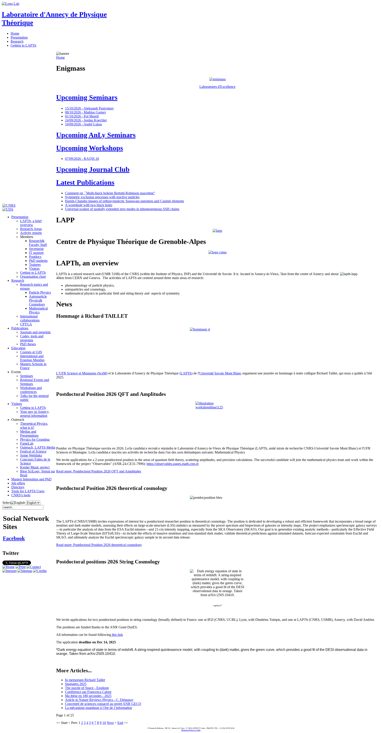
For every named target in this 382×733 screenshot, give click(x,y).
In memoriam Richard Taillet (85, 680)
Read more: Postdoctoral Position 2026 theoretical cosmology (99, 545)
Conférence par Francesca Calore (88, 692)
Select (6, 502)
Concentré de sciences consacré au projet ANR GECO (103, 704)
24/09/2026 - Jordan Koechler (86, 120)
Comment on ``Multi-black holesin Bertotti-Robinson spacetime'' (110, 193)
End (120, 723)
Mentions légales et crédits (191, 730)
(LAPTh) (186, 373)
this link (117, 635)
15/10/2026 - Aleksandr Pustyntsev (89, 108)
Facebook (14, 538)
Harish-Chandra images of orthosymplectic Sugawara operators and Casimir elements (124, 201)
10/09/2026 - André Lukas (83, 124)
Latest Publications (85, 182)
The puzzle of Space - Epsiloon (87, 688)
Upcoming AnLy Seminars (96, 135)
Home (60, 57)
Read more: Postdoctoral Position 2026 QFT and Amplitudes (98, 471)
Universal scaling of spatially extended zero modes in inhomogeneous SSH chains (122, 209)
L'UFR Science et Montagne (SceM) (81, 373)
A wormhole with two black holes (88, 205)
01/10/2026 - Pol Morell (82, 116)
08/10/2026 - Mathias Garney (85, 112)
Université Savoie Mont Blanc (220, 373)
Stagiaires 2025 (75, 684)
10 (104, 723)
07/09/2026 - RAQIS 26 (82, 159)
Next (110, 723)
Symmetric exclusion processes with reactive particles (102, 197)
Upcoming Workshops (89, 148)
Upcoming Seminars (86, 97)
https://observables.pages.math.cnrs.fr (172, 464)
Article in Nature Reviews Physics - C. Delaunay (99, 700)
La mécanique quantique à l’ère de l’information (98, 708)
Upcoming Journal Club (93, 169)
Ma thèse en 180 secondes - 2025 (88, 696)
